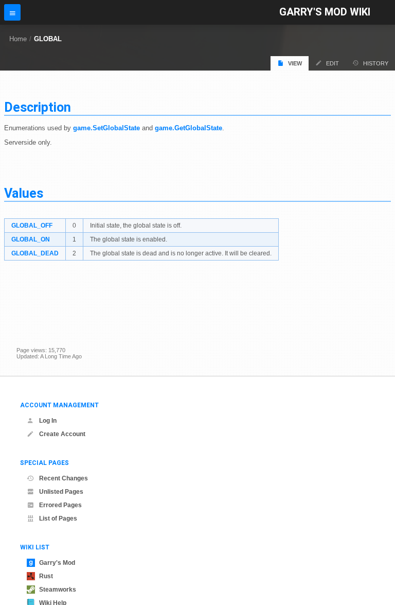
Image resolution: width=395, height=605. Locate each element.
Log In (48, 420)
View (295, 63)
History (375, 63)
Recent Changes (63, 478)
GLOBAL (48, 39)
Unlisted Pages (61, 491)
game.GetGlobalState (188, 128)
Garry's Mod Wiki (324, 12)
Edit (332, 63)
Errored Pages (60, 505)
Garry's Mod (57, 562)
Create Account (62, 434)
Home (18, 39)
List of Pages (58, 518)
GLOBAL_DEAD (35, 253)
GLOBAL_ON (30, 239)
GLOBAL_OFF (31, 225)
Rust (46, 576)
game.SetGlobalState (106, 128)
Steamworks (57, 589)
